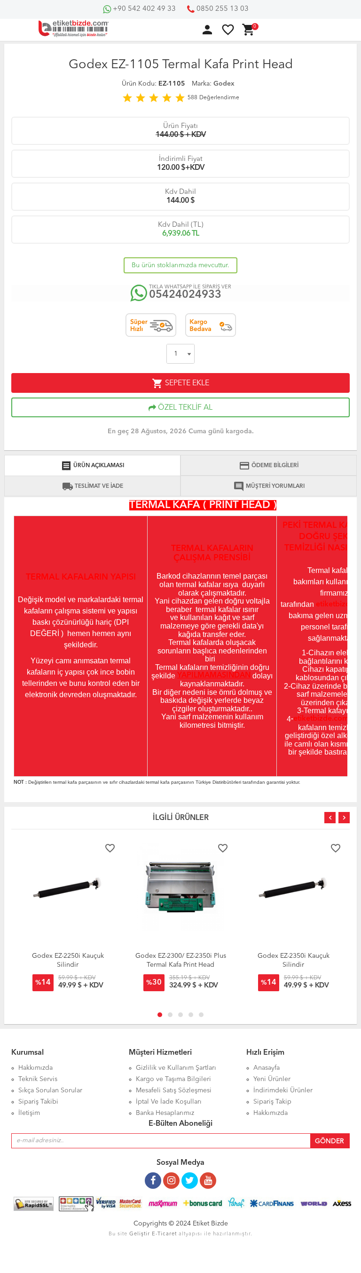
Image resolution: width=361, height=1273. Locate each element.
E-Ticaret (164, 1234)
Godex (224, 83)
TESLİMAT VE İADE (92, 486)
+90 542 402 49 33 (143, 9)
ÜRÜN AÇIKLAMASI (92, 465)
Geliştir (139, 1234)
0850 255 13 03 (222, 9)
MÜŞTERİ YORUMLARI (269, 486)
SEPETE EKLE (180, 383)
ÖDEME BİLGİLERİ (268, 465)
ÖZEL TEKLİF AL (184, 408)
